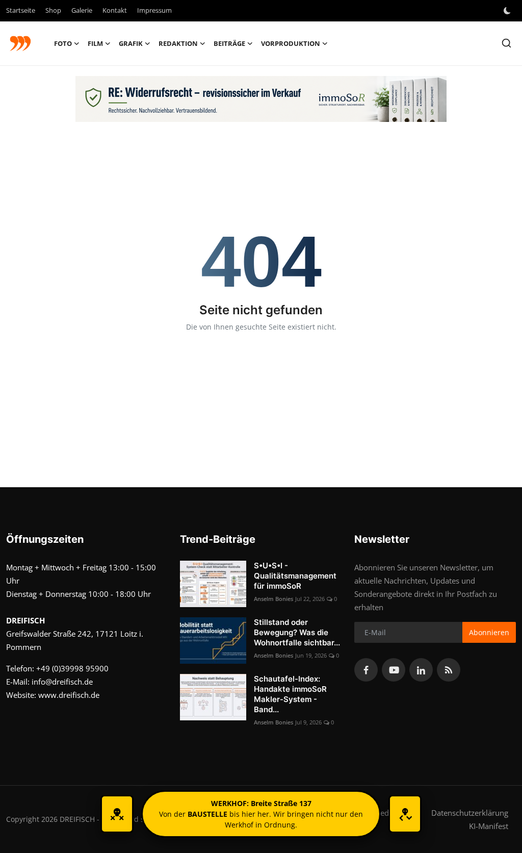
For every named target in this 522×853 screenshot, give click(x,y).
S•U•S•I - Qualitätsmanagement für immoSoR (295, 576)
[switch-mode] (508, 10)
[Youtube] (393, 670)
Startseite (20, 10)
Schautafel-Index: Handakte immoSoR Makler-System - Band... (290, 694)
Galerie (81, 10)
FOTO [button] (63, 43)
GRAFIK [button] (131, 43)
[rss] (448, 670)
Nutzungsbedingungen (382, 813)
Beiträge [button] (229, 43)
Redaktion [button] (178, 43)
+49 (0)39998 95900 (72, 668)
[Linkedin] (421, 670)
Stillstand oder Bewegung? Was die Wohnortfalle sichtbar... (297, 632)
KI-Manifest (488, 826)
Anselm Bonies (273, 599)
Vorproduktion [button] (290, 43)
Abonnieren (489, 632)
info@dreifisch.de (62, 681)
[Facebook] (366, 670)
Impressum (154, 10)
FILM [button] (95, 43)
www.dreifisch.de (68, 695)
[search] (506, 43)
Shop (53, 10)
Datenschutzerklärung (469, 813)
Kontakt (114, 10)
